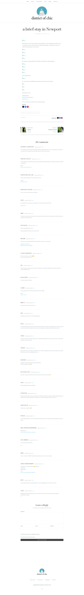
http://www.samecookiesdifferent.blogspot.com (28, 472)
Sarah (22, 336)
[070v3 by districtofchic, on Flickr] (23, 49)
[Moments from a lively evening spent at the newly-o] (35, 560)
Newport (29, 112)
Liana (22, 200)
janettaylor (24, 405)
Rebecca (23, 302)
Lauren (23, 288)
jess (22, 313)
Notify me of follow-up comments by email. (31, 534)
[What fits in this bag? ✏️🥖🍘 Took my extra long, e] (77, 552)
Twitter (54, 579)
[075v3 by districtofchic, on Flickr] (23, 72)
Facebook (47, 579)
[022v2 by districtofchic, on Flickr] (23, 78)
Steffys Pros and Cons (27, 175)
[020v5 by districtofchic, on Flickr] (23, 64)
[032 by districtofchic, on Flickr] (23, 87)
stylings (34, 112)
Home (27, 1)
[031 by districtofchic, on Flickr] (23, 84)
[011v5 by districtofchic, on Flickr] (23, 58)
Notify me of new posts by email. (28, 537)
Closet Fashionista (26, 253)
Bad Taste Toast (25, 372)
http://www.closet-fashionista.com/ (26, 257)
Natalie (23, 416)
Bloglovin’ (33, 579)
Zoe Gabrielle (24, 440)
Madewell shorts (25, 99)
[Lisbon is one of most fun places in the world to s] (77, 560)
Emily (22, 453)
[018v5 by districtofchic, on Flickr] (23, 67)
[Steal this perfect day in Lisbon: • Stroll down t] (49, 560)
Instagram (40, 579)
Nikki (22, 213)
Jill (22, 265)
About (32, 1)
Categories (39, 1)
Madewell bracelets (25, 97)
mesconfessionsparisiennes (29, 428)
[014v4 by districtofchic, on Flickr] (23, 55)
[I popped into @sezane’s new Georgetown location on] (49, 552)
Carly (22, 490)
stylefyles (24, 393)
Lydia (22, 382)
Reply (43, 175)
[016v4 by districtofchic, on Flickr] (23, 69)
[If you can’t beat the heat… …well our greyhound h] (21, 560)
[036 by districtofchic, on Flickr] (23, 90)
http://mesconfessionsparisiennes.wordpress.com (28, 432)
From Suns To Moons (26, 189)
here (32, 97)
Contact (55, 1)
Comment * (23, 511)
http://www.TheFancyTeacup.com (26, 167)
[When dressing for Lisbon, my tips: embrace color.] (63, 560)
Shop (45, 1)
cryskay (23, 348)
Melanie (23, 238)
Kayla (22, 324)
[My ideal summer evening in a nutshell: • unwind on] (63, 552)
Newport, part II (52, 129)
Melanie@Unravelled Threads (25, 244)
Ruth (22, 480)
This (24, 102)
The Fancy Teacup (26, 159)
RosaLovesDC (24, 277)
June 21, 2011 (46, 33)
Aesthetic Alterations (27, 147)
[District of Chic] (42, 12)
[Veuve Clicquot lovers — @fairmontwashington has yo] (21, 552)
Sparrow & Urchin (23, 294)
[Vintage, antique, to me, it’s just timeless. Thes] (7, 552)
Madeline (23, 360)
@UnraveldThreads (26, 245)
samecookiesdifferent (27, 463)
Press (50, 1)
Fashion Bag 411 (23, 205)
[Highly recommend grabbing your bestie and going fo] (35, 552)
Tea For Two (24, 225)
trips (38, 112)
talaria (29, 129)
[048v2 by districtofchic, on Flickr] (23, 40)
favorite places (23, 112)
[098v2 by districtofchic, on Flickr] (23, 52)
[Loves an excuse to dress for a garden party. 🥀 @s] (7, 560)
